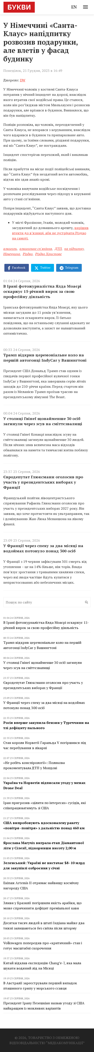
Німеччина (11, 253)
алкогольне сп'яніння (35, 248)
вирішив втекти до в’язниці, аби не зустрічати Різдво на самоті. (50, 233)
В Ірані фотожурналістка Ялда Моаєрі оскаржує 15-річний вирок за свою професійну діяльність (42, 291)
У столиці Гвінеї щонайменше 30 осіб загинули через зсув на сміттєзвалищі (42, 421)
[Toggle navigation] (85, 7)
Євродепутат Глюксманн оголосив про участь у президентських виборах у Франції (43, 482)
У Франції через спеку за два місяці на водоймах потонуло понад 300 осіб (43, 548)
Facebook (18, 267)
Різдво (28, 253)
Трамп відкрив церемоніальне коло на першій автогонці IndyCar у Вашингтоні (45, 357)
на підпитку (74, 248)
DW (22, 80)
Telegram (71, 267)
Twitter (45, 267)
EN (74, 7)
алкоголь (10, 248)
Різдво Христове (48, 253)
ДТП (58, 248)
